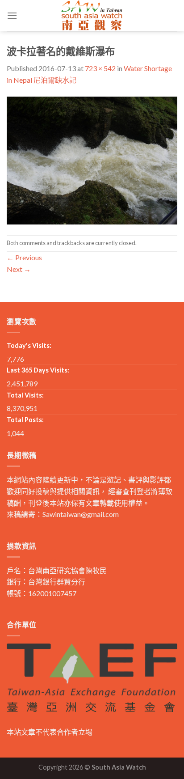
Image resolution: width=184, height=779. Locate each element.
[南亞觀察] (92, 15)
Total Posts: (25, 419)
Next (19, 269)
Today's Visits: (29, 345)
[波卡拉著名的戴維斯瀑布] (92, 159)
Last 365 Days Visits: (38, 370)
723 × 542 (100, 68)
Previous (24, 257)
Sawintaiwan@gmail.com (80, 514)
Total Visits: (25, 395)
